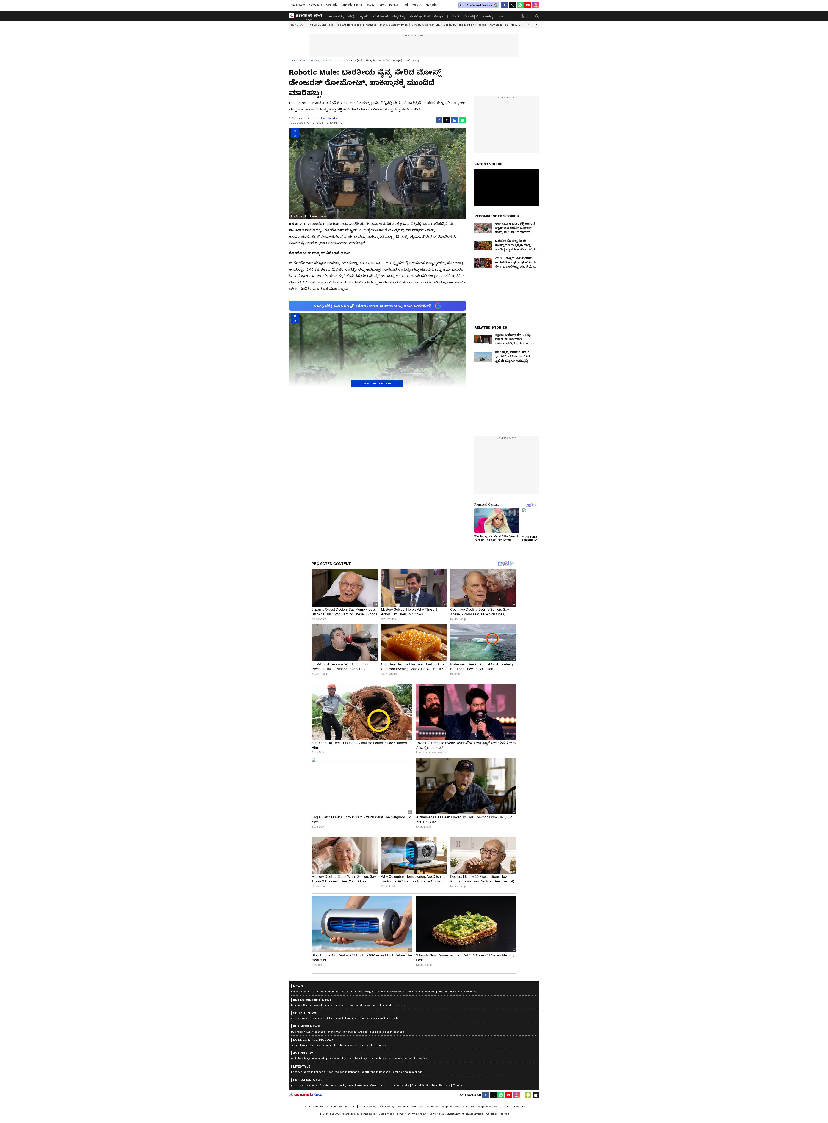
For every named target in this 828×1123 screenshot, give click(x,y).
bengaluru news (374, 991)
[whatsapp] (520, 5)
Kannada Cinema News (305, 1005)
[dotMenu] (501, 16)
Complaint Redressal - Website (417, 1106)
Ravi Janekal (329, 118)
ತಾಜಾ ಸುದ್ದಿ (336, 16)
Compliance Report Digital (493, 1106)
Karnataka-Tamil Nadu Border (508, 24)
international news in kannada (457, 991)
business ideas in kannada (387, 1031)
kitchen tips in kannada (407, 1071)
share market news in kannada (347, 1031)
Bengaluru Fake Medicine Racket (465, 24)
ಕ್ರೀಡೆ (456, 16)
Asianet (305, 1094)
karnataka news (352, 991)
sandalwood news (367, 1005)
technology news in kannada (309, 1045)
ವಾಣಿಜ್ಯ (488, 16)
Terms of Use (347, 1106)
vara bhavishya (358, 1058)
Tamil (382, 4)
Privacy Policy (367, 1106)
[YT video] (527, 5)
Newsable (315, 4)
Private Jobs (328, 1085)
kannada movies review (338, 1005)
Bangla (393, 4)
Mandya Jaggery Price (394, 24)
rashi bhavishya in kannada (308, 1058)
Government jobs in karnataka (389, 1085)
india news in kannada (421, 991)
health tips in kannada (375, 1071)
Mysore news (396, 991)
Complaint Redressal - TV (457, 1106)
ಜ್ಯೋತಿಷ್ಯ (398, 16)
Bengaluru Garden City (425, 24)
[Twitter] (512, 5)
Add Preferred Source (476, 5)
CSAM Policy (386, 1106)
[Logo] (307, 16)
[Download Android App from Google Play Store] (527, 1095)
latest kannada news (325, 991)
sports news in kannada (306, 1018)
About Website (313, 1106)
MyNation (431, 4)
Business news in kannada (308, 1031)
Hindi (404, 4)
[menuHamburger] (529, 16)
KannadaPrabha (351, 4)
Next (536, 24)
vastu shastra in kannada (386, 1058)
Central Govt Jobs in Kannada (431, 1085)
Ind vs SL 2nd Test (321, 24)
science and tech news (371, 1045)
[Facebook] (504, 5)
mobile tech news (342, 1045)
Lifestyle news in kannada (308, 1071)
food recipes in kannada (343, 1071)
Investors (519, 1106)
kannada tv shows (393, 1005)
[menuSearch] (537, 16)
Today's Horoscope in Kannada (356, 24)
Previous (529, 24)
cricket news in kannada (340, 1018)
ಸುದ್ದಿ (351, 16)
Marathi (417, 4)
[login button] (524, 16)
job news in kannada (304, 1085)
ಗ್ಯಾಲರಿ (363, 16)
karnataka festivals (417, 1058)
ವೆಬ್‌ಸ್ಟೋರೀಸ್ (419, 16)
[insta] (535, 5)
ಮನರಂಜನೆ (380, 16)
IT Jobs (457, 1085)
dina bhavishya (337, 1058)
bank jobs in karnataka (353, 1085)
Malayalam (298, 4)
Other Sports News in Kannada (378, 1018)
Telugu (370, 4)
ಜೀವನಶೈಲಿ (471, 16)
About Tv (330, 1106)
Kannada (331, 4)
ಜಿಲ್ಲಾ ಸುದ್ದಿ (441, 16)
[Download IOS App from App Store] (535, 1095)
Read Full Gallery (377, 383)
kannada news (300, 991)
